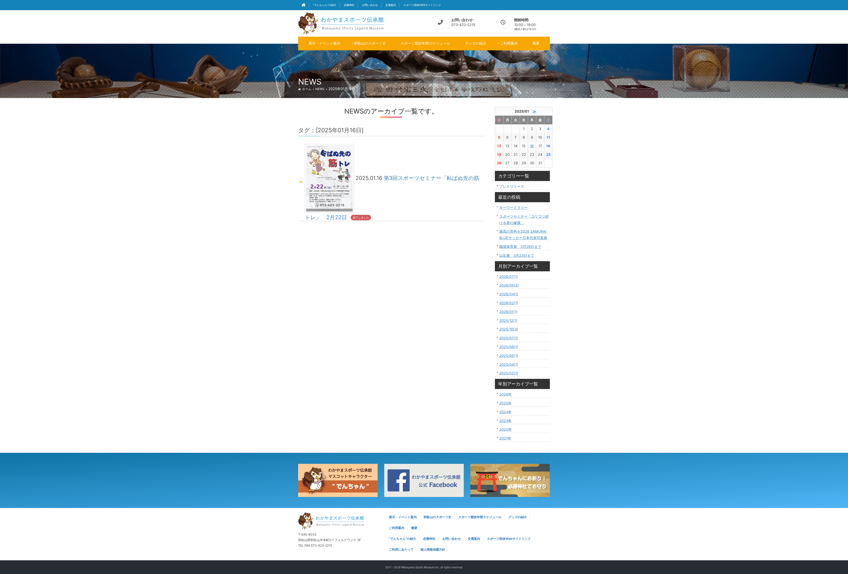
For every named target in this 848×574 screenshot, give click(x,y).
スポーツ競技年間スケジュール (425, 43)
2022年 (505, 429)
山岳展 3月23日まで (516, 255)
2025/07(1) (508, 338)
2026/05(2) (509, 285)
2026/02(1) (508, 303)
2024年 (505, 412)
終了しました (361, 217)
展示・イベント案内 (324, 43)
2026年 (505, 394)
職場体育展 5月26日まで (520, 246)
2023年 (505, 421)
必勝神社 (349, 5)
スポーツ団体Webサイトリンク (422, 5)
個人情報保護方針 (432, 549)
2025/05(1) (508, 355)
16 (532, 146)
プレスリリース (511, 186)
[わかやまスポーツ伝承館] (341, 22)
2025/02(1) (508, 373)
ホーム (306, 89)
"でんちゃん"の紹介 (324, 5)
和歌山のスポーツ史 (370, 43)
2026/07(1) (508, 276)
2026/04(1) (508, 294)
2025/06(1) (508, 347)
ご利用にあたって (401, 549)
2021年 (505, 438)
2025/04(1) (508, 364)
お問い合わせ (370, 5)
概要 (535, 43)
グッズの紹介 (475, 43)
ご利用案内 (509, 43)
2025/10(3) (508, 329)
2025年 (505, 403)
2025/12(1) (508, 320)
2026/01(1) (508, 312)
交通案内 (390, 5)
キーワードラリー (513, 207)
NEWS (319, 89)
